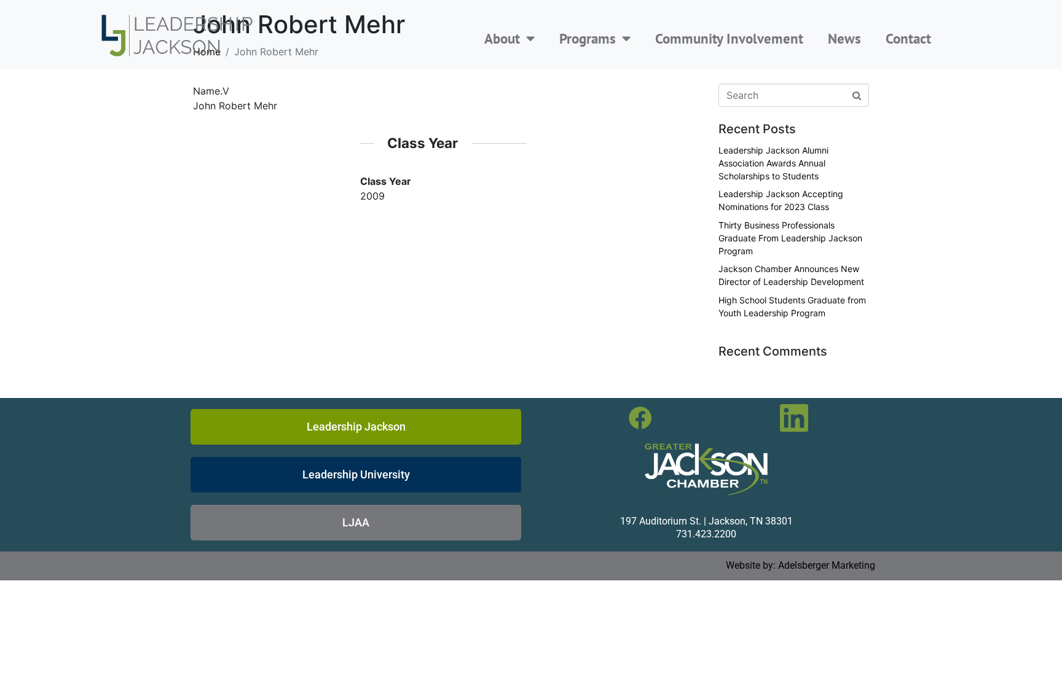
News (844, 38)
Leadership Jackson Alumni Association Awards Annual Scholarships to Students (773, 163)
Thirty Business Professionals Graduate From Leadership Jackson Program (790, 238)
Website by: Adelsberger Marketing (800, 565)
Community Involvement (729, 38)
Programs (587, 38)
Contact (908, 38)
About (502, 38)
